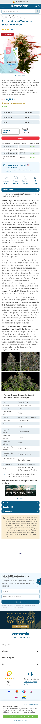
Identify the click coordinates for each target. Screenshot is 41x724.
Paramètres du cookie (20, 720)
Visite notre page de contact (30, 683)
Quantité (25, 129)
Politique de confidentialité (26, 605)
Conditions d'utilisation (6, 607)
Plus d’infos (8, 171)
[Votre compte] (36, 6)
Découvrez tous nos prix (20, 626)
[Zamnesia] (19, 5)
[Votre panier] (39, 6)
